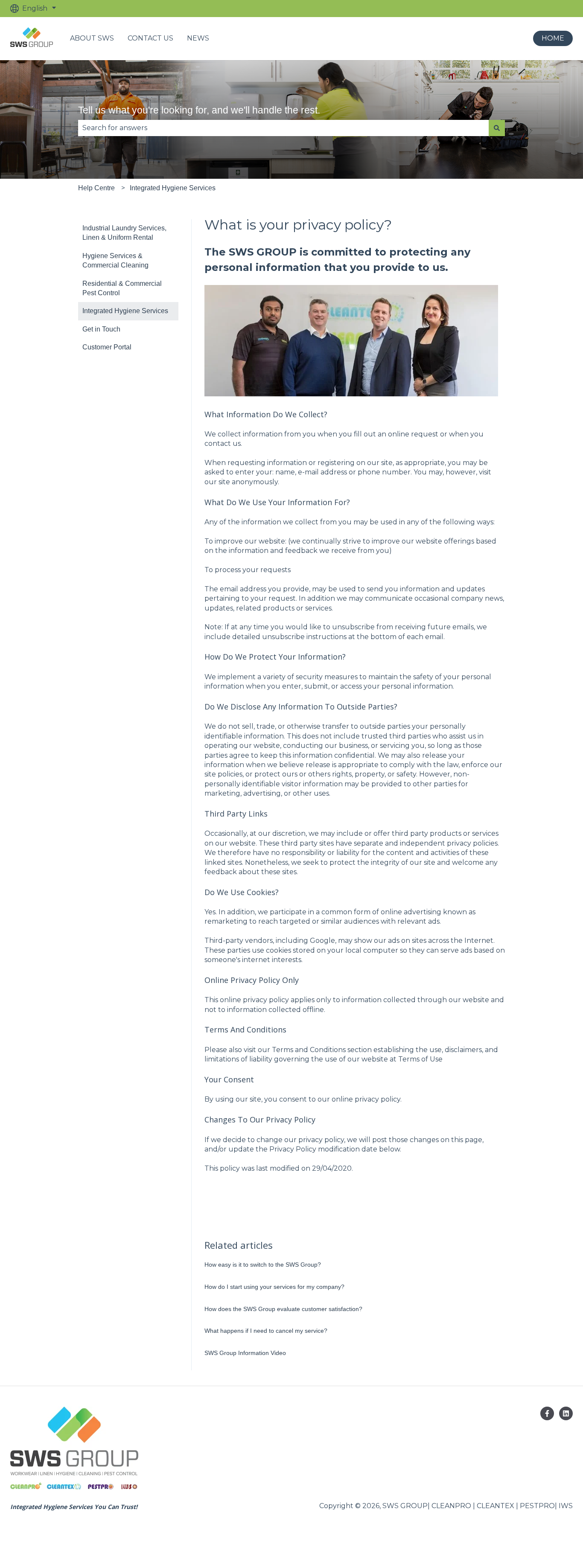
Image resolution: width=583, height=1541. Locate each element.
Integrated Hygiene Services (173, 188)
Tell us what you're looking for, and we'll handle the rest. (199, 110)
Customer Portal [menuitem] (106, 347)
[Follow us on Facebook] (547, 1413)
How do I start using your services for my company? (274, 1286)
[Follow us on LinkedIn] (566, 1413)
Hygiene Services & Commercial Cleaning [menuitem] (115, 260)
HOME (553, 38)
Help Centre (96, 188)
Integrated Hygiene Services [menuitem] (125, 310)
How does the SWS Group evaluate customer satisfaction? (283, 1308)
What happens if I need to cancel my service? (265, 1330)
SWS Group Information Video (245, 1352)
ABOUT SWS (92, 38)
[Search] (497, 128)
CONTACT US (150, 38)
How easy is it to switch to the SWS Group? (262, 1264)
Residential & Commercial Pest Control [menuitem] (122, 288)
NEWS (198, 38)
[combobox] (283, 128)
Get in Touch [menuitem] (101, 329)
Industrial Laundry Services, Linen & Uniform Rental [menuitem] (124, 232)
